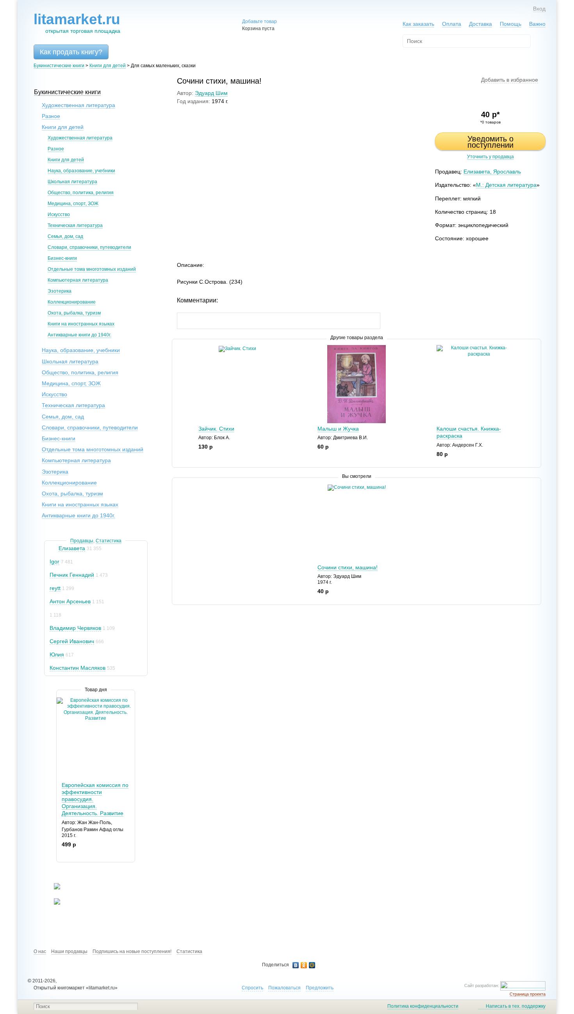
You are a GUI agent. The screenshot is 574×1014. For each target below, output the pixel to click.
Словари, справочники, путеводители (89, 247)
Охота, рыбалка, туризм (74, 313)
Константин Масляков (77, 668)
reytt (55, 588)
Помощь (510, 24)
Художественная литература (78, 105)
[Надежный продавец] (53, 548)
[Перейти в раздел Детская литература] (52, 888)
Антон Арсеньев (70, 601)
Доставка (480, 24)
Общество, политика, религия (81, 192)
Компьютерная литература (78, 280)
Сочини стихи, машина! (347, 567)
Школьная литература (72, 181)
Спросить (252, 988)
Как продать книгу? (71, 52)
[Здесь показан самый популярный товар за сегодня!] (61, 700)
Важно (537, 24)
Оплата (451, 24)
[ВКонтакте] (296, 965)
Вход (539, 8)
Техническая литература (75, 225)
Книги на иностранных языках (81, 324)
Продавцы (81, 541)
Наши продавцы (69, 951)
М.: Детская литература (506, 185)
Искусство (59, 214)
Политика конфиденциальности (422, 1006)
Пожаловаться (284, 988)
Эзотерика (59, 291)
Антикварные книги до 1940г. (79, 335)
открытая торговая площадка (77, 23)
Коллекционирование (72, 302)
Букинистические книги (59, 65)
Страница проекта (527, 994)
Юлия (57, 654)
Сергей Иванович (72, 641)
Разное (51, 116)
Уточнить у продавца (490, 156)
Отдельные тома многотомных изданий (92, 269)
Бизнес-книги (62, 258)
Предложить (319, 988)
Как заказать (418, 24)
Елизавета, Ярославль (492, 171)
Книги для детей (107, 65)
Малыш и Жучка (338, 429)
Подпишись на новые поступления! (132, 951)
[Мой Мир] (312, 965)
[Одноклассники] (304, 965)
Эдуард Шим (211, 93)
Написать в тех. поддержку (515, 1006)
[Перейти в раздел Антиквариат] (52, 903)
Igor (54, 561)
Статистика (108, 541)
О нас (40, 951)
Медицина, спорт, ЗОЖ (73, 203)
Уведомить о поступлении (490, 141)
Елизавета (72, 548)
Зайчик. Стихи (216, 429)
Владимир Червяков (75, 628)
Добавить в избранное (509, 80)
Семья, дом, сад (65, 236)
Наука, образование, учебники (81, 170)
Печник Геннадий (72, 575)
